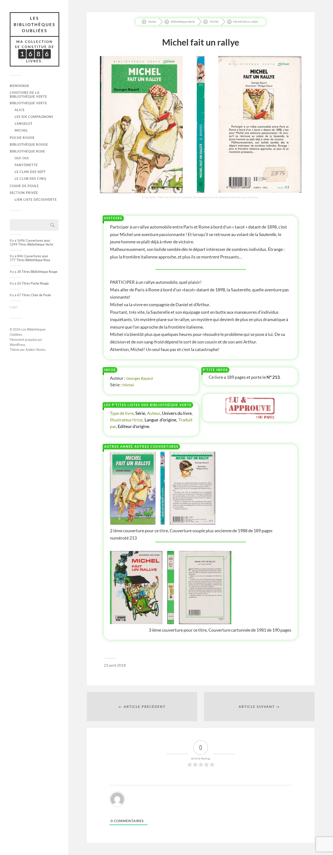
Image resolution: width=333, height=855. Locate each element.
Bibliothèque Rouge (29, 144)
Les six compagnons (34, 117)
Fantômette (26, 165)
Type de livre (122, 413)
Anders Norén (35, 350)
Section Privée (24, 193)
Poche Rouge (22, 138)
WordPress (17, 345)
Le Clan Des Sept (30, 172)
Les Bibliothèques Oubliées (34, 24)
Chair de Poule (24, 186)
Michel (21, 130)
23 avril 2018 (115, 665)
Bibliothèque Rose (27, 151)
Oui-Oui (22, 158)
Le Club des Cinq (30, 178)
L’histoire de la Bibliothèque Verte (28, 94)
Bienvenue (19, 86)
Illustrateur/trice (126, 419)
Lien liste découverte (36, 199)
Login (13, 307)
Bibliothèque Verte (28, 103)
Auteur (153, 413)
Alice (20, 110)
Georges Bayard (139, 378)
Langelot (24, 123)
